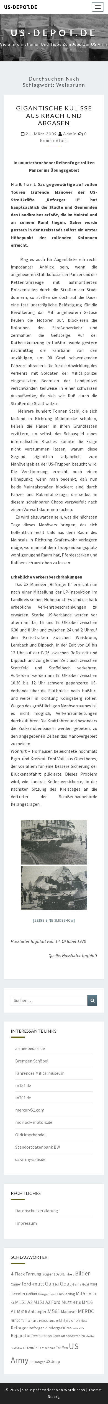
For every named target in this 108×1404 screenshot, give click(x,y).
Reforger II (56, 1327)
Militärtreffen (69, 1320)
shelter (90, 1336)
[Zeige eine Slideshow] (54, 920)
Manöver (69, 1311)
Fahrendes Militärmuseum (40, 1073)
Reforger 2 (38, 1327)
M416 (77, 1302)
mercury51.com (29, 1110)
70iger (47, 1274)
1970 (57, 1274)
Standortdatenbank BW (37, 1147)
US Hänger (37, 1362)
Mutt (84, 1321)
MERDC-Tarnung (48, 1321)
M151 (82, 1293)
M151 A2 (24, 1302)
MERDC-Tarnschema (24, 1321)
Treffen (62, 1347)
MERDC (86, 1311)
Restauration (42, 1335)
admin (70, 133)
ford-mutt (33, 1283)
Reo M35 (78, 1328)
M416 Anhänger (32, 1311)
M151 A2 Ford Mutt (53, 1302)
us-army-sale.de (30, 1159)
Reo (69, 1328)
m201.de (23, 1097)
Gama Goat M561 (84, 1284)
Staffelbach (18, 1348)
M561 (53, 1311)
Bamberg (68, 1274)
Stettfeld (31, 1348)
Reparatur (21, 1335)
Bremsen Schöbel (31, 1061)
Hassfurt (18, 1293)
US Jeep (52, 1361)
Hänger (43, 1294)
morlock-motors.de (33, 1122)
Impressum (26, 1223)
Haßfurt (31, 1294)
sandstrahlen (75, 1336)
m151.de (23, 1085)
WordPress (74, 1389)
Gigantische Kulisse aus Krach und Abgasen (54, 115)
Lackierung (66, 1293)
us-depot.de (20, 6)
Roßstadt (59, 1336)
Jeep (53, 1294)
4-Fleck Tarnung (26, 1274)
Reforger (19, 1327)
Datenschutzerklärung (36, 1210)
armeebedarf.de (30, 1048)
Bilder (82, 1273)
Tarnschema (46, 1348)
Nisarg (54, 1396)
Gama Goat (58, 1283)
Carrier (16, 1284)
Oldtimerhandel (30, 1134)
